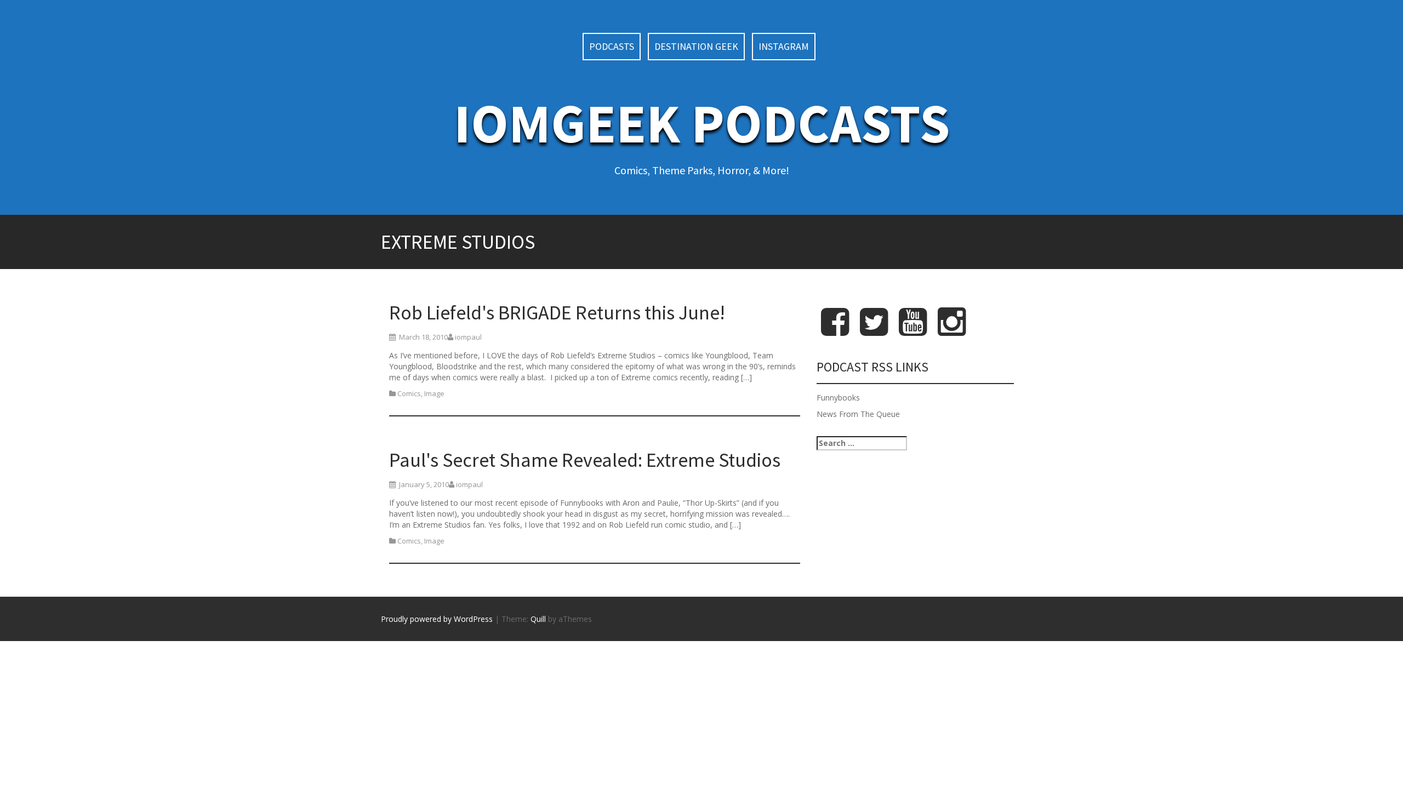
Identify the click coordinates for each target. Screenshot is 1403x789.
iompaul (468, 337)
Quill (538, 619)
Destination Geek (696, 46)
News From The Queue (858, 414)
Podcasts (611, 46)
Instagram (783, 46)
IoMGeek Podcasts (702, 123)
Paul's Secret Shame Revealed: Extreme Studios (584, 460)
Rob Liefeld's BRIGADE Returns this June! (557, 312)
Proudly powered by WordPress (437, 619)
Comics (409, 393)
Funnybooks (838, 397)
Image (434, 393)
